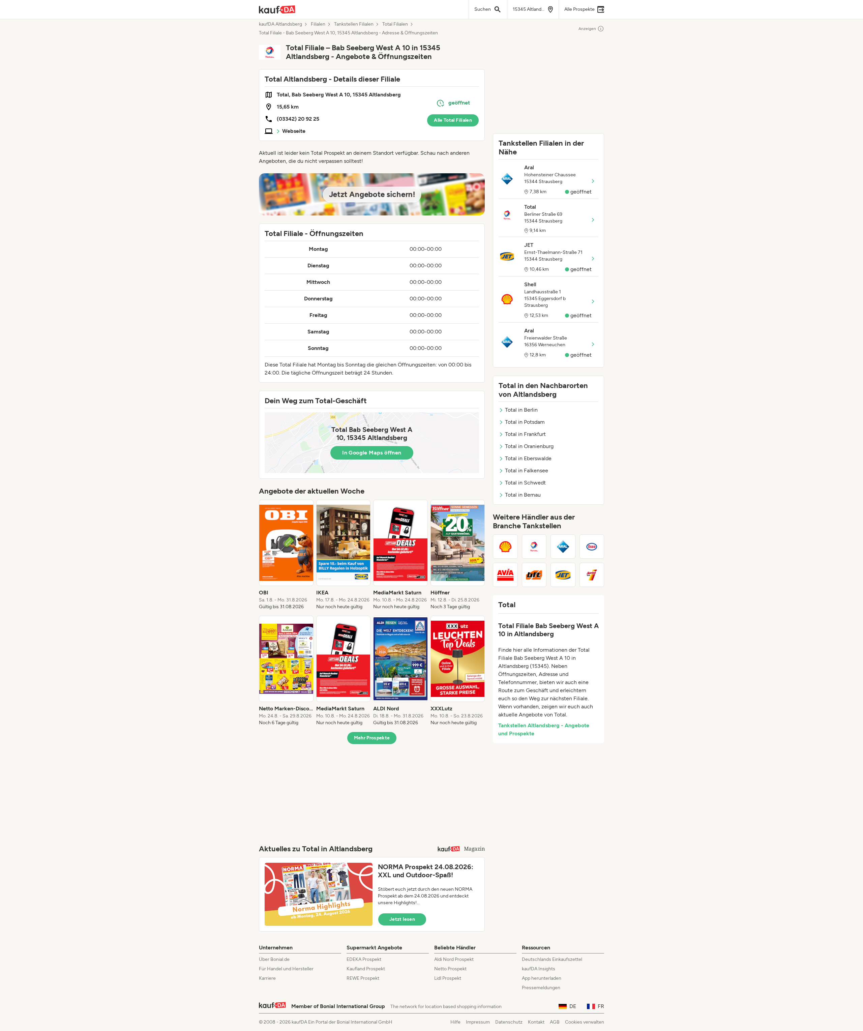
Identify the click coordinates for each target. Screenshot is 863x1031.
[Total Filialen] (534, 546)
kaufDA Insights (538, 969)
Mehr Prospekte (372, 738)
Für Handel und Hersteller (286, 969)
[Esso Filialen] (591, 546)
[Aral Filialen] (562, 546)
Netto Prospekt (450, 969)
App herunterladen (541, 978)
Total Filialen (395, 24)
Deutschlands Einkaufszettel (552, 959)
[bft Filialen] (534, 575)
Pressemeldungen (541, 988)
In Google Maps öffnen (371, 452)
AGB (555, 1022)
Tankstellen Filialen (354, 24)
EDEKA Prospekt (364, 959)
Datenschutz (509, 1022)
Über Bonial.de (274, 959)
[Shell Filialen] (505, 546)
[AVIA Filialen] (505, 575)
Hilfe (455, 1022)
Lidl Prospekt (447, 978)
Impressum (478, 1022)
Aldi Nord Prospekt (454, 959)
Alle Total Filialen (453, 120)
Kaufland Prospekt (366, 969)
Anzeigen (587, 28)
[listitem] (286, 555)
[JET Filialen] (562, 575)
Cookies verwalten (584, 1022)
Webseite (293, 131)
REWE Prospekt (363, 978)
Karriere (267, 978)
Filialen (318, 24)
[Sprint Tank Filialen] (591, 575)
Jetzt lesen (402, 919)
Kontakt (536, 1022)
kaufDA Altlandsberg (280, 24)
